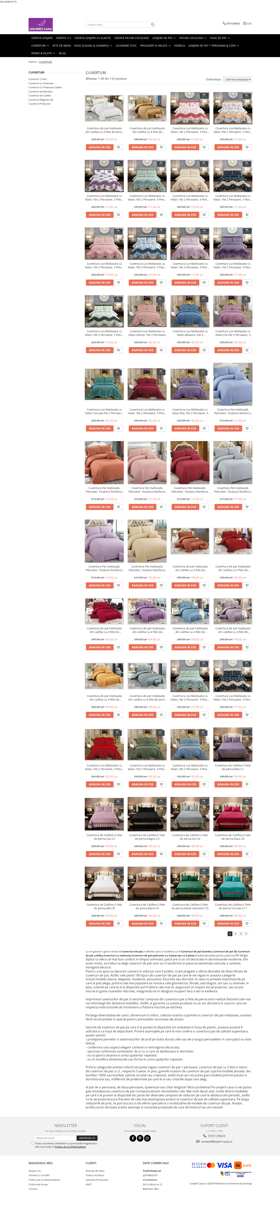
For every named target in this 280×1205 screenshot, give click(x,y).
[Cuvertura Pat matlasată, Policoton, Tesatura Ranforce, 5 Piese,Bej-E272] (147, 541)
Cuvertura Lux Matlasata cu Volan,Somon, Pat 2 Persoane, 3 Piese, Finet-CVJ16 (147, 333)
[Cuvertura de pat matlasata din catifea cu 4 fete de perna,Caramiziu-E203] (190, 541)
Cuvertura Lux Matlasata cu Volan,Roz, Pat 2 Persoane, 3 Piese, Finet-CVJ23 (190, 411)
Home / (33, 62)
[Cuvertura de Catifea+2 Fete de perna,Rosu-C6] (232, 814)
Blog (62, 53)
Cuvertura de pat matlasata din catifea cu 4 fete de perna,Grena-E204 (232, 568)
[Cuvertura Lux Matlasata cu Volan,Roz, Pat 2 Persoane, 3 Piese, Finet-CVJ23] (190, 384)
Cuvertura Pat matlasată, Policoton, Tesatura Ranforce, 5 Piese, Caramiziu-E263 (104, 489)
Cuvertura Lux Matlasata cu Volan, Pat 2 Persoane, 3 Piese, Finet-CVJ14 (104, 333)
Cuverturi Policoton (40, 103)
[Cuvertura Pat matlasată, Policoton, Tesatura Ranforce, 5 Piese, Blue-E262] (232, 384)
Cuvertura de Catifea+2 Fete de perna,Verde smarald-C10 (190, 906)
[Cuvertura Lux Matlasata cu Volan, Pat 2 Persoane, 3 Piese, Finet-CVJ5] (104, 176)
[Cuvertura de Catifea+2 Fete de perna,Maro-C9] (147, 884)
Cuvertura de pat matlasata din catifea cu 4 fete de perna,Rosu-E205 (104, 630)
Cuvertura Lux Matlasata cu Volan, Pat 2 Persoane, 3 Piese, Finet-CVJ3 (233, 130)
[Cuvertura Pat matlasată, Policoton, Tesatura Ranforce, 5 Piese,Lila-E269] (104, 541)
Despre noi (35, 1171)
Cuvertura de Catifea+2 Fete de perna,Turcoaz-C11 (233, 906)
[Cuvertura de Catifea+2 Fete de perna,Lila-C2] (104, 814)
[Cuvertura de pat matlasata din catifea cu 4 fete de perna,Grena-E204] (232, 541)
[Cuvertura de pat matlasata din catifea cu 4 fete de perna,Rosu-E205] (104, 611)
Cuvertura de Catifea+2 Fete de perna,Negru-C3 (147, 837)
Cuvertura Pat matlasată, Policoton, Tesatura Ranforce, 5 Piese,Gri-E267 (233, 489)
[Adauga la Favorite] (118, 147)
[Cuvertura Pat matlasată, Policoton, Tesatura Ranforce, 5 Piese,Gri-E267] (232, 462)
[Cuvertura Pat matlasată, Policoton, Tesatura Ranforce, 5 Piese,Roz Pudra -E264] (147, 462)
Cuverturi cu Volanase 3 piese (45, 87)
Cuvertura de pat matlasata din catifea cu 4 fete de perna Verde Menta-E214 (147, 697)
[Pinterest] (140, 1138)
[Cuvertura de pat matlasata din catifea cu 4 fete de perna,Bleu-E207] (190, 611)
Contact (33, 1188)
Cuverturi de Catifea (40, 95)
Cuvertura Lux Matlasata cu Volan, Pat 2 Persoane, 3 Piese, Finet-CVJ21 (147, 411)
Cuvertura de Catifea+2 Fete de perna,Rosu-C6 (233, 837)
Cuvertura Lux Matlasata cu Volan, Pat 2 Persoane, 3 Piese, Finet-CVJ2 (190, 130)
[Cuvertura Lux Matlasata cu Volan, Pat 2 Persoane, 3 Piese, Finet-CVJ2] (190, 108)
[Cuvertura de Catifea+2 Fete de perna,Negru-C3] (147, 814)
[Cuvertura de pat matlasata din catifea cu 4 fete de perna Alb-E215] (104, 108)
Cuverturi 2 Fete (38, 79)
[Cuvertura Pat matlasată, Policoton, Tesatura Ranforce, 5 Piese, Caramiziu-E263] (104, 462)
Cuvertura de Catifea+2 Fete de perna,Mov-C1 (233, 767)
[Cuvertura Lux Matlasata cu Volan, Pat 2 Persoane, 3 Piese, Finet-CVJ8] (190, 176)
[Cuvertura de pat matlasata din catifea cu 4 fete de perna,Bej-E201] (147, 108)
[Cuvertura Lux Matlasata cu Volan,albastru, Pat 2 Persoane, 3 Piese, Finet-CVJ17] (190, 311)
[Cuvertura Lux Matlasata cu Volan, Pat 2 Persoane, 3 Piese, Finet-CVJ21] (147, 384)
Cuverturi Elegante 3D (41, 99)
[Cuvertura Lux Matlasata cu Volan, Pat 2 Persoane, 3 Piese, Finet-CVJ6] (147, 176)
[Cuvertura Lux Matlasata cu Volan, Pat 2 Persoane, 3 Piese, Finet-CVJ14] (104, 311)
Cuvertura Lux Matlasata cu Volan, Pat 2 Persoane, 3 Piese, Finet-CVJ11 (147, 265)
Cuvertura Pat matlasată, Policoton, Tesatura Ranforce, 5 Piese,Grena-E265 (190, 489)
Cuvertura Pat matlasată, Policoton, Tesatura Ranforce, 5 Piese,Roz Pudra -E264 (147, 489)
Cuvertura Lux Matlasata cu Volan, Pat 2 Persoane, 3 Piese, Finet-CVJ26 (104, 767)
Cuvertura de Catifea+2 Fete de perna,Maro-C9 (147, 906)
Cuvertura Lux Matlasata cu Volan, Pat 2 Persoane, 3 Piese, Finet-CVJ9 (233, 197)
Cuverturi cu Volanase (41, 83)
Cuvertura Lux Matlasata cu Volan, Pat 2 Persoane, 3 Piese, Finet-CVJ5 (104, 197)
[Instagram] (147, 1138)
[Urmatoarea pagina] (246, 933)
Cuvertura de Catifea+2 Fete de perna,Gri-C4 (190, 837)
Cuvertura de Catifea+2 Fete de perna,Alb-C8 (104, 906)
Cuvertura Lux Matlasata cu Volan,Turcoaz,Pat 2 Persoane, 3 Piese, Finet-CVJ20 (104, 411)
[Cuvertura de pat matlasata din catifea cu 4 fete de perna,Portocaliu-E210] (104, 676)
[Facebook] (133, 1138)
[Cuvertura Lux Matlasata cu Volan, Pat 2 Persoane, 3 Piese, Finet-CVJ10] (104, 243)
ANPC (89, 1184)
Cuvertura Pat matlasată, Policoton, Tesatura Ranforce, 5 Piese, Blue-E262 (233, 411)
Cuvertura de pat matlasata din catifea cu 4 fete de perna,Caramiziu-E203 (190, 568)
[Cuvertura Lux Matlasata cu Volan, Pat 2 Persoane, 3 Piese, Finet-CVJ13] (232, 243)
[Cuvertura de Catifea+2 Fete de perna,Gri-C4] (190, 814)
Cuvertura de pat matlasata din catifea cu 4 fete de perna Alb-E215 (104, 130)
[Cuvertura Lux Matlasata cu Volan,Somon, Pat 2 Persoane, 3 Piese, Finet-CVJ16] (147, 311)
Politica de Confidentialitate (70, 1146)
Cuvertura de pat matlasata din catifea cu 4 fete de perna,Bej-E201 (147, 130)
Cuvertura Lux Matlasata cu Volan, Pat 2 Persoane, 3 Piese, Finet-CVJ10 (104, 265)
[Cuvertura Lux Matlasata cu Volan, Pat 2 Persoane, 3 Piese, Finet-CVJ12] (190, 243)
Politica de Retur (95, 1175)
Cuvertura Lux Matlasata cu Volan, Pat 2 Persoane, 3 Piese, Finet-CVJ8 (190, 197)
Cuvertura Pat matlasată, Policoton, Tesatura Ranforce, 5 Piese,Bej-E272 (147, 568)
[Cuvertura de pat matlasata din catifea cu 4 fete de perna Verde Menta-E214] (147, 676)
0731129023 (216, 1136)
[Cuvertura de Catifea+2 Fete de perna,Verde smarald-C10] (190, 884)
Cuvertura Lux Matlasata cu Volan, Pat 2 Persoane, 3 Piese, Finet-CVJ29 (190, 767)
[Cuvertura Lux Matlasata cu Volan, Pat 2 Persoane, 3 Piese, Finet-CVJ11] (147, 243)
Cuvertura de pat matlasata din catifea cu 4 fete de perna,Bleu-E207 (190, 630)
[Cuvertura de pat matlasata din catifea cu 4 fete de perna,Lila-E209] (232, 611)
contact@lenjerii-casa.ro (216, 1141)
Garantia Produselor (97, 1180)
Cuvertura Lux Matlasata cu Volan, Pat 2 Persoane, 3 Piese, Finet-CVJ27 (147, 767)
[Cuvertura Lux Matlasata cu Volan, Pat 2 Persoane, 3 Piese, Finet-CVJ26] (104, 744)
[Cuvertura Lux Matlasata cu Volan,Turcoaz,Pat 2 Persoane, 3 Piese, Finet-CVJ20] (104, 384)
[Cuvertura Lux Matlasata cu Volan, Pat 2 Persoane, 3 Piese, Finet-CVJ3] (232, 108)
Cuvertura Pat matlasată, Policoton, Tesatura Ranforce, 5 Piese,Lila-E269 (104, 568)
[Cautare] (152, 24)
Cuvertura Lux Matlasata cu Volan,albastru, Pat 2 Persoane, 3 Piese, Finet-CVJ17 (190, 333)
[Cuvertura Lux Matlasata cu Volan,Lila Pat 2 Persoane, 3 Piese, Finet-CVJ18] (232, 311)
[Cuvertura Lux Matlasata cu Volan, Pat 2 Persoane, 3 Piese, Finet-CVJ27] (147, 744)
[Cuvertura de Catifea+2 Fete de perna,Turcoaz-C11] (232, 884)
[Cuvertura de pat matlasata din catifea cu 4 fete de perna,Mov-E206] (147, 611)
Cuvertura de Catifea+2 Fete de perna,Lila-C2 (104, 837)
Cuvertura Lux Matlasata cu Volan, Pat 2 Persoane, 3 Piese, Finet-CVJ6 (147, 197)
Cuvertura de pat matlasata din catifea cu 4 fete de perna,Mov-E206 (147, 630)
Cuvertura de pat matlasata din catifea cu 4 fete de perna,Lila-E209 (232, 630)
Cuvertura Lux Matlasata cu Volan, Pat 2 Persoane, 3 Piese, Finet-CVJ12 (190, 265)
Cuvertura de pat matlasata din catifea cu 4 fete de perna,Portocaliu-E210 (104, 697)
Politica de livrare (38, 1184)
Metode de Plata (95, 1171)
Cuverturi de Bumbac (41, 91)
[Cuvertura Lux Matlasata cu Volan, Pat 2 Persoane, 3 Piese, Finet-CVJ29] (190, 744)
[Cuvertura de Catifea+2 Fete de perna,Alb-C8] (104, 884)
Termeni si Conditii (39, 1175)
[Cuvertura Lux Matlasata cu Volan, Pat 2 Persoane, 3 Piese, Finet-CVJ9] (232, 176)
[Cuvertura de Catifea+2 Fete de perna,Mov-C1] (232, 744)
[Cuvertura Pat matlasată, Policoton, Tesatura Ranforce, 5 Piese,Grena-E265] (190, 462)
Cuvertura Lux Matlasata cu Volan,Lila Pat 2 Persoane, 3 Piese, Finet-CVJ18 (232, 333)
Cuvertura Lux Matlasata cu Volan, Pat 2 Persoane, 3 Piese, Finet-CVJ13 (233, 265)
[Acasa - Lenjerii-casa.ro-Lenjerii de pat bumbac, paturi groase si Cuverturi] (48, 24)
